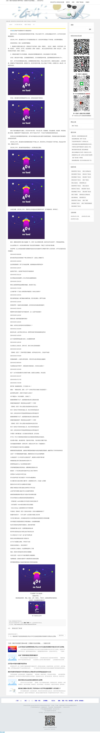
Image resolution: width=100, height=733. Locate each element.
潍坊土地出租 (74, 182)
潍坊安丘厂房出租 (87, 174)
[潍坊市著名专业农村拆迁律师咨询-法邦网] (12, 682)
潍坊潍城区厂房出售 (76, 191)
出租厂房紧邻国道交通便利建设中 (28, 655)
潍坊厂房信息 (79, 2)
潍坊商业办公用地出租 (85, 194)
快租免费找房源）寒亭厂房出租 (79, 138)
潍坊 (13, 30)
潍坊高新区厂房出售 (76, 206)
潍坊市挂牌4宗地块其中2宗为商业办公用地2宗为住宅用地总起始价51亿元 (29, 672)
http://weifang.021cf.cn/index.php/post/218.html (25, 624)
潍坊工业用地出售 (87, 171)
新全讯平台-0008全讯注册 (57, 2)
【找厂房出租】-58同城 (77, 157)
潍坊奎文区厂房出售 (17, 628)
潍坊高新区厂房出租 (76, 174)
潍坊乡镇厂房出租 (87, 191)
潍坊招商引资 (83, 197)
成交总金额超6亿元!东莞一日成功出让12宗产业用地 (83, 152)
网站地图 (2, 732)
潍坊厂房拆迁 (86, 180)
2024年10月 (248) (86, 216)
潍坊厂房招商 (74, 194)
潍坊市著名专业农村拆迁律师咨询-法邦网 (30, 680)
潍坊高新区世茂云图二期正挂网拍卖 (80, 149)
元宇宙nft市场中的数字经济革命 (17, 663)
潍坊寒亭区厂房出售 (76, 171)
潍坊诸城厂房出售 (75, 203)
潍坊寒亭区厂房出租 (76, 185)
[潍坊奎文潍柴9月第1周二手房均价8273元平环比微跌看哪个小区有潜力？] (12, 691)
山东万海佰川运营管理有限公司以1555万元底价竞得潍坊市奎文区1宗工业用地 (41, 647)
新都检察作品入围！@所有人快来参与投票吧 (82, 155)
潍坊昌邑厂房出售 (87, 177)
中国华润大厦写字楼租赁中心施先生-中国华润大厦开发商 (85, 146)
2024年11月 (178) (75, 216)
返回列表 (61, 635)
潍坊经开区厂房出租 (76, 200)
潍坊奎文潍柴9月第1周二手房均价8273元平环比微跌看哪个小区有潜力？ (39, 688)
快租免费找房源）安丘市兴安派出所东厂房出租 (82, 160)
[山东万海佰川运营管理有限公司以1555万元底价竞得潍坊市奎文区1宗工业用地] (12, 649)
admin (10, 24)
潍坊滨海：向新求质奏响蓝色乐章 (79, 136)
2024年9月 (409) (75, 219)
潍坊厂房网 (85, 200)
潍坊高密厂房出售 (86, 188)
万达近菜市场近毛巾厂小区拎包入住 (80, 141)
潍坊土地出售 (86, 185)
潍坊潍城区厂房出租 (76, 177)
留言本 (68, 2)
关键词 (87, 2)
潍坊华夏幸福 (74, 197)
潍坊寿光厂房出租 (75, 188)
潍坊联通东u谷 (83, 182)
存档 (73, 2)
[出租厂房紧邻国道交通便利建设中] (12, 657)
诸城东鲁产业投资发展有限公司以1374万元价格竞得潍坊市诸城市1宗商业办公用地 (34, 636)
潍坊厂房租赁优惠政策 (87, 203)
